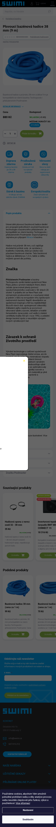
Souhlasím (28, 819)
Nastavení (28, 810)
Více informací (23, 803)
